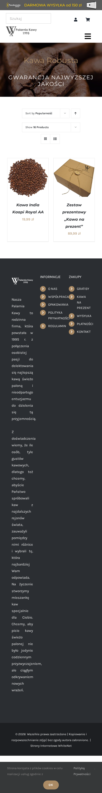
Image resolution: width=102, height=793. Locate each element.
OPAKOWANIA (55, 305)
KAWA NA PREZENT (83, 302)
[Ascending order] (75, 113)
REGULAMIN (55, 326)
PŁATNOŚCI (83, 324)
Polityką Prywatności (82, 771)
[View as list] (55, 138)
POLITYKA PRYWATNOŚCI (55, 315)
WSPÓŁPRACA (55, 297)
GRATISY (83, 289)
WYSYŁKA (83, 316)
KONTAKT (83, 332)
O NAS (52, 289)
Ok (51, 785)
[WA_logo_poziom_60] (21, 28)
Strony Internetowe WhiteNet (51, 745)
